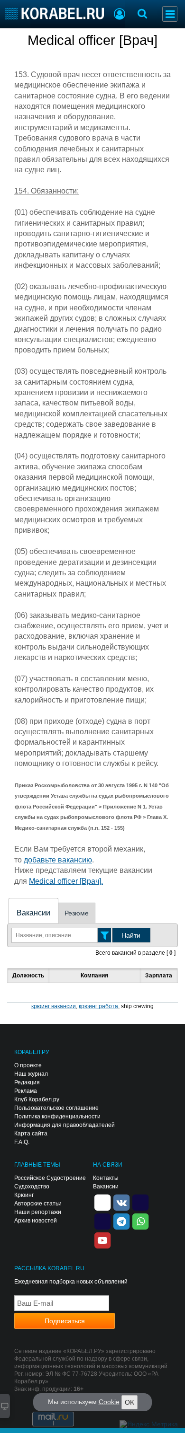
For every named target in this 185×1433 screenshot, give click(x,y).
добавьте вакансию (58, 860)
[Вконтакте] (121, 1202)
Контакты (106, 1178)
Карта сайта (30, 1133)
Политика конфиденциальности (57, 1116)
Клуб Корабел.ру (36, 1099)
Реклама (25, 1091)
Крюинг (24, 1195)
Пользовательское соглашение (56, 1108)
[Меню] (169, 14)
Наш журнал (31, 1074)
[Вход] (119, 15)
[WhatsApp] (140, 1221)
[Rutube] (140, 1202)
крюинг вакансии (53, 1006)
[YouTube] (102, 1240)
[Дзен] (102, 1202)
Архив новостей (35, 1220)
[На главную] (54, 13)
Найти (130, 935)
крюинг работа (98, 1006)
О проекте (28, 1065)
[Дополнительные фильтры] (104, 935)
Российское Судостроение (50, 1178)
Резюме (77, 913)
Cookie (109, 1402)
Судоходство (31, 1186)
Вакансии (33, 913)
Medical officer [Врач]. (66, 881)
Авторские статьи (38, 1203)
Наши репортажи (37, 1212)
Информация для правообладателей (64, 1125)
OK (129, 1402)
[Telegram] (121, 1221)
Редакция (27, 1082)
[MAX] (102, 1221)
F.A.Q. (21, 1142)
